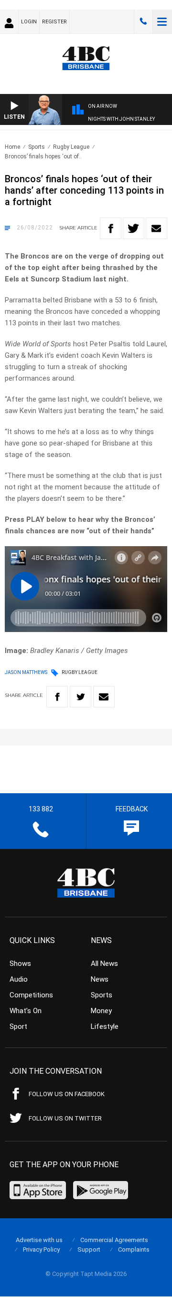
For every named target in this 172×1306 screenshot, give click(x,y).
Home (12, 147)
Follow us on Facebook (67, 1094)
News (99, 979)
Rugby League (71, 147)
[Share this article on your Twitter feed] (133, 228)
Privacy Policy (41, 1249)
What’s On (26, 1010)
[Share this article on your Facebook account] (110, 228)
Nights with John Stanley (121, 119)
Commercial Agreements (114, 1240)
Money (101, 1010)
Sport (18, 1026)
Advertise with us (39, 1240)
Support (88, 1249)
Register (54, 22)
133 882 (143, 21)
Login (29, 22)
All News (104, 963)
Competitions (31, 995)
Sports (36, 147)
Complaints (134, 1249)
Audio (19, 979)
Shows (20, 963)
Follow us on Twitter (65, 1118)
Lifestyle (104, 1026)
